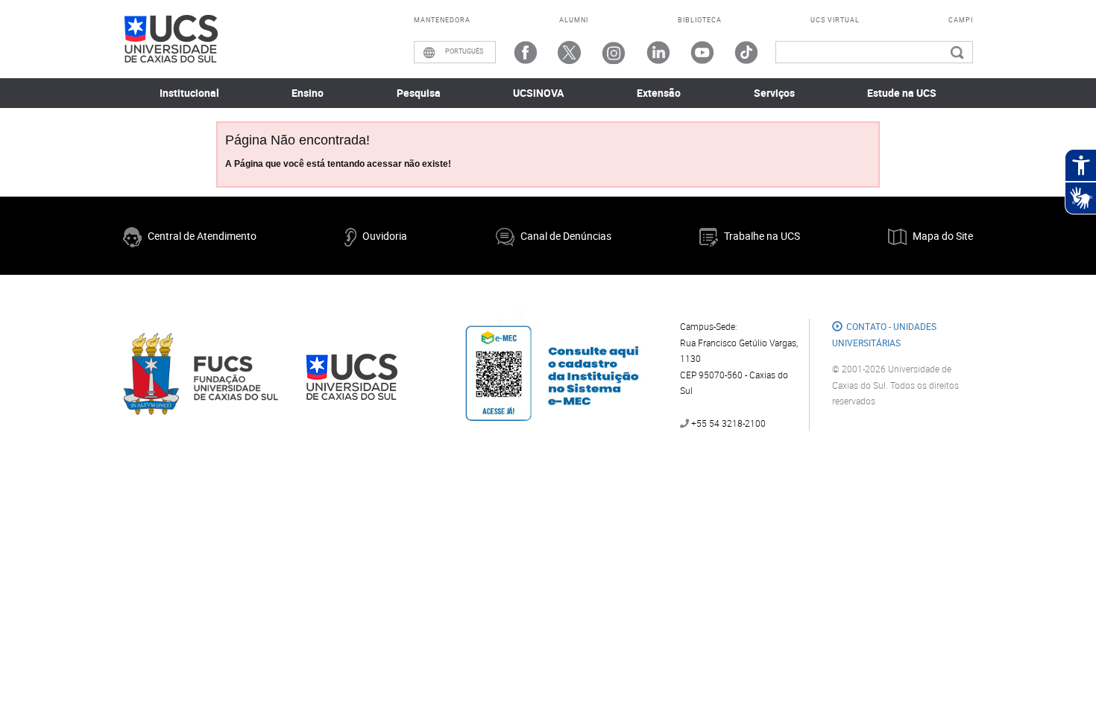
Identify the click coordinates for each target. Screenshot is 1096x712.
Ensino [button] (308, 93)
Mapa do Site (943, 236)
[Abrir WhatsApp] (1058, 674)
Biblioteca (700, 20)
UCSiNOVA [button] (538, 93)
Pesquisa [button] (419, 93)
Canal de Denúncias (565, 236)
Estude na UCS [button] (901, 93)
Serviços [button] (774, 93)
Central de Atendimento (202, 236)
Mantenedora (442, 20)
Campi (960, 20)
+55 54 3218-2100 (727, 423)
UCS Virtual (835, 20)
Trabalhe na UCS (762, 236)
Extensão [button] (659, 93)
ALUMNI (573, 20)
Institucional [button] (189, 93)
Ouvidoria (384, 236)
